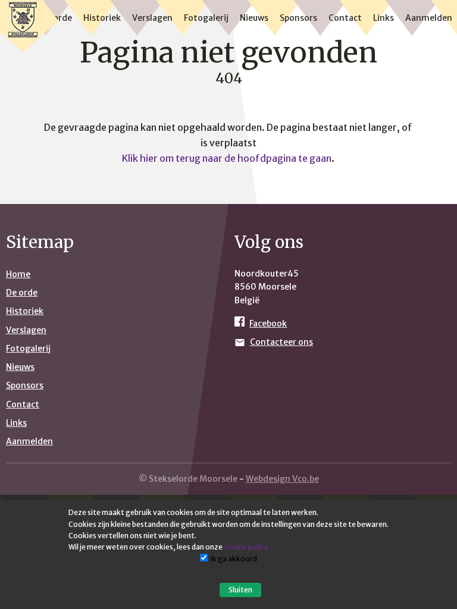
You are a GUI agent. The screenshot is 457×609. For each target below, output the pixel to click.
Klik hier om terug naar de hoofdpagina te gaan (226, 158)
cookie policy (246, 546)
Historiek (102, 17)
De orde (21, 292)
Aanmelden (428, 17)
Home (18, 274)
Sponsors (298, 17)
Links (383, 17)
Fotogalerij (206, 17)
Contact (345, 17)
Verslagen (152, 17)
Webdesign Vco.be (282, 478)
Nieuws (254, 17)
